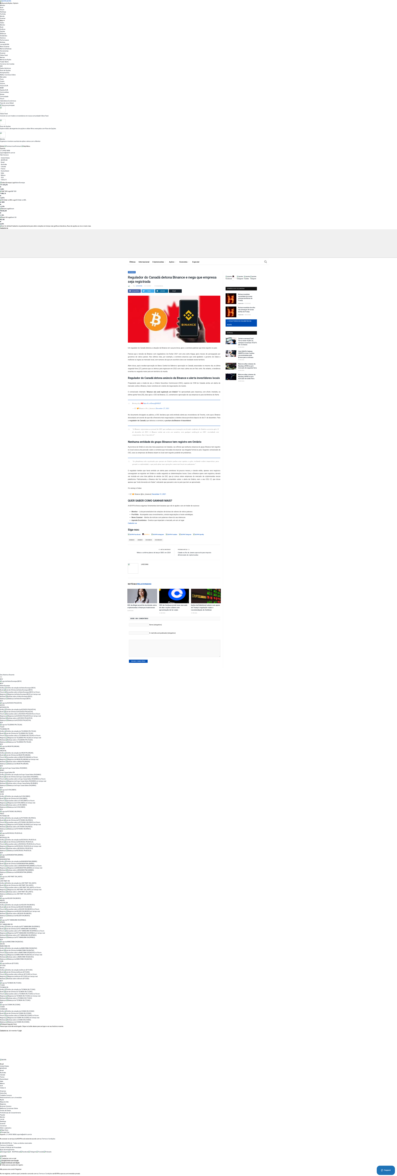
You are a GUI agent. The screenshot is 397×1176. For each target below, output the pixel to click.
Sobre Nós (3, 1093)
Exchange (132, 272)
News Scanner (4, 46)
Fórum (2, 10)
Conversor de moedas (7, 64)
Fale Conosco (4, 155)
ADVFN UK (4, 160)
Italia (2, 173)
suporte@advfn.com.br (7, 153)
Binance (131, 540)
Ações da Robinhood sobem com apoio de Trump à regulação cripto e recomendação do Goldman (205, 607)
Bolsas (2, 94)
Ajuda (2, 1100)
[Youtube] (40, 1152)
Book (1, 7)
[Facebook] (25, 1152)
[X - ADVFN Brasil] (14, 1152)
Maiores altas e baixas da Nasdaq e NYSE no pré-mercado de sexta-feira (246, 376)
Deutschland (5, 171)
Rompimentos (4, 72)
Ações (171, 262)
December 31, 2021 (159, 494)
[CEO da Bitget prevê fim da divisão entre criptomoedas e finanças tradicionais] (142, 596)
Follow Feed (4, 55)
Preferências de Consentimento (10, 1113)
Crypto (2, 81)
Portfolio (3, 14)
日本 (2, 177)
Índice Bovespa (20, 182)
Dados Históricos (5, 68)
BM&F (2, 88)
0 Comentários (159, 286)
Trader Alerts (4, 62)
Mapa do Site (4, 1102)
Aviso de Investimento (7, 1149)
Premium (18, 146)
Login (20, 1031)
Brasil (2, 162)
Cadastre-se (4, 228)
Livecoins (139, 286)
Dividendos (3, 36)
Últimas (132, 262)
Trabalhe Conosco (6, 1095)
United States (5, 158)
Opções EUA (4, 90)
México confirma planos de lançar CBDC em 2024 (153, 553)
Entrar (2, 146)
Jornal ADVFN (4, 44)
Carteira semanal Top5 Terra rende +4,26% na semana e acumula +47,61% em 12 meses (247, 341)
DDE (1, 66)
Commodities (4, 92)
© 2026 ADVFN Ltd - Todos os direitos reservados (16, 1143)
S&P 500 (13, 191)
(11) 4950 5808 (5, 150)
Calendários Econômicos (8, 101)
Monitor (2, 5)
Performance (4, 40)
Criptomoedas (158, 262)
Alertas (2, 57)
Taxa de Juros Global (7, 103)
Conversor (3, 1126)
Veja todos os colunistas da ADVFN (239, 323)
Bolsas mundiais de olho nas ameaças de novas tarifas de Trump (246, 309)
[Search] (265, 262)
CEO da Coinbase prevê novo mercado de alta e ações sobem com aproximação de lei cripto (173, 607)
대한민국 (4, 179)
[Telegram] (32, 1152)
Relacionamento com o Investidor (11, 1097)
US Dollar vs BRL (21, 200)
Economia (183, 262)
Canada (3, 166)
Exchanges (158, 540)
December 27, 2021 (162, 408)
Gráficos (2, 29)
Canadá (140, 540)
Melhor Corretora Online (8, 75)
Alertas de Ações (5, 59)
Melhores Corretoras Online (9, 1108)
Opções (2, 31)
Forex (2, 79)
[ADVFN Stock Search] (0, 3)
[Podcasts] (47, 1152)
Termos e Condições (48, 1139)
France (3, 169)
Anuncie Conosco (5, 1106)
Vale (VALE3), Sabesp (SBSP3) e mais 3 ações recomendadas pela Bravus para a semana (246, 354)
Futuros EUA (4, 86)
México (3, 175)
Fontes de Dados (5, 1110)
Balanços (3, 33)
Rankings (3, 12)
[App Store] (4, 1130)
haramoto (240, 303)
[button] (9, 1160)
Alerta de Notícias (5, 49)
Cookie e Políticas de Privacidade (10, 1147)
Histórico (3, 38)
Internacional (144, 262)
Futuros (2, 83)
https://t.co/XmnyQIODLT (152, 403)
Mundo (2, 16)
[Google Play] (4, 1132)
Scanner (2, 18)
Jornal (2, 1119)
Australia (4, 164)
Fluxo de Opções (5, 70)
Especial (195, 262)
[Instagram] (4, 1152)
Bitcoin (12, 208)
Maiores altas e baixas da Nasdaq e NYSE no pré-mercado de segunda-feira (247, 366)
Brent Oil (13, 217)
